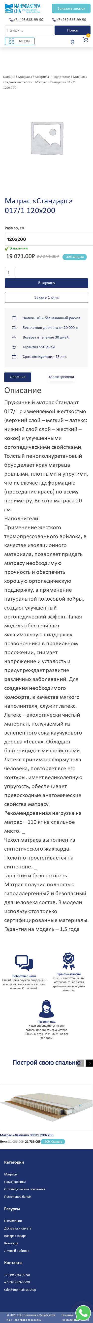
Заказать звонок (71, 9)
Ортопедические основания (24, 1189)
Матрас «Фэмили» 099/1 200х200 (27, 1135)
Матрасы (25, 77)
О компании (13, 1221)
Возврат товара (15, 1236)
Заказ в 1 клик (46, 298)
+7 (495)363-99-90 (28, 20)
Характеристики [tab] (61, 377)
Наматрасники (15, 1182)
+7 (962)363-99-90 (71, 20)
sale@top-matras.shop (20, 1290)
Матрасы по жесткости (52, 77)
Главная (9, 77)
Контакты (11, 1243)
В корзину (46, 283)
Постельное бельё (17, 1197)
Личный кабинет (16, 1251)
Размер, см (15, 228)
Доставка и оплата (17, 1229)
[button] (89, 1063)
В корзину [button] (17, 1126)
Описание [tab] (17, 377)
